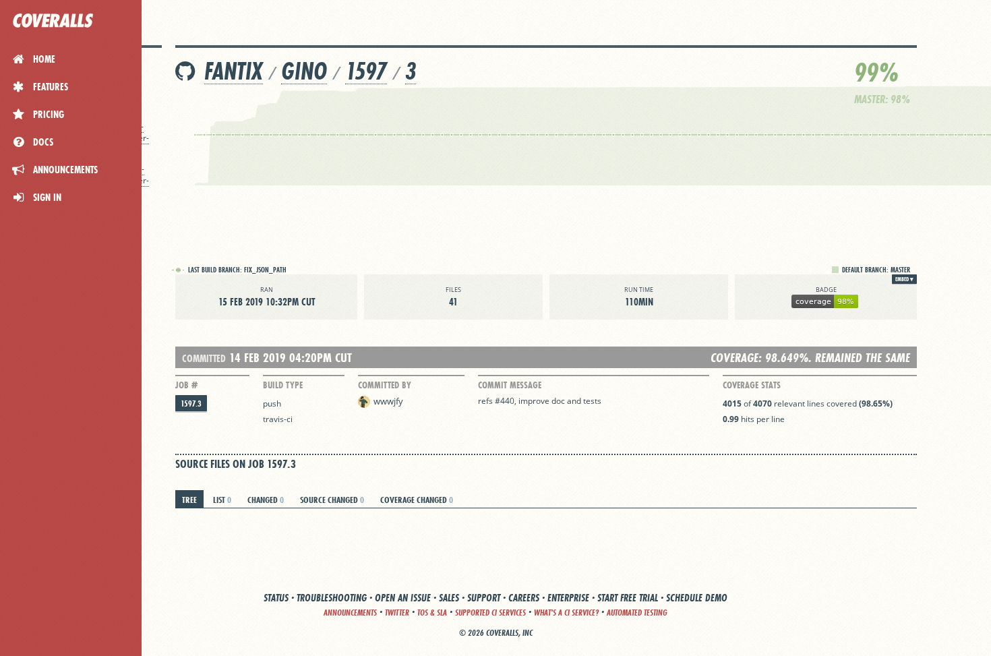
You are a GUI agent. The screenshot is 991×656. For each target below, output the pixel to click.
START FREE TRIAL (627, 598)
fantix (233, 71)
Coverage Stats (752, 385)
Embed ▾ (904, 279)
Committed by (384, 385)
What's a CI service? (566, 612)
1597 (366, 71)
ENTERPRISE (568, 598)
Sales (449, 598)
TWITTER (397, 612)
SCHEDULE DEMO (696, 598)
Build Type (283, 385)
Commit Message (509, 385)
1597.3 (191, 403)
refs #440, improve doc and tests (539, 401)
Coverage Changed (416, 500)
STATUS (276, 598)
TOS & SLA (432, 612)
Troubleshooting (332, 598)
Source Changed (332, 500)
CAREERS (523, 598)
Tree (189, 500)
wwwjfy (388, 401)
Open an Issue (403, 598)
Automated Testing (637, 612)
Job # (186, 385)
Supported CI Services (490, 612)
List (222, 500)
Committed (204, 358)
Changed (265, 500)
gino (304, 71)
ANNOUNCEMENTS (350, 612)
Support (483, 598)
